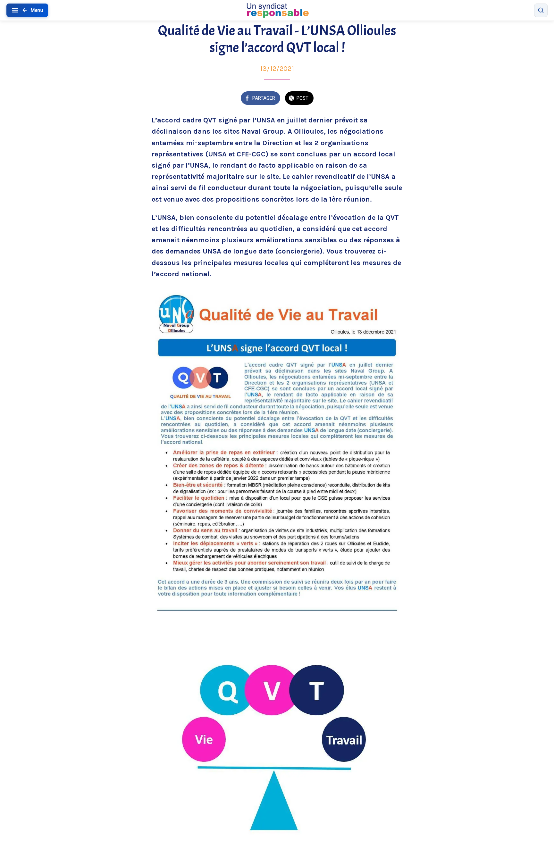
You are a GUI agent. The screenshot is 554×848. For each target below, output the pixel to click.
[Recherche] (541, 10)
